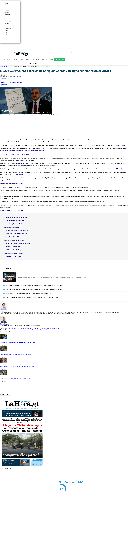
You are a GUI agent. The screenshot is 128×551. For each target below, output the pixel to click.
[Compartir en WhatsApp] (0, 84)
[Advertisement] (44, 127)
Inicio (1, 66)
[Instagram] (117, 46)
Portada (6, 3)
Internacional (8, 14)
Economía (7, 12)
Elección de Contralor (57, 64)
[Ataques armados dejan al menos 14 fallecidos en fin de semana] (3, 350)
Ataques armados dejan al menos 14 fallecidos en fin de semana (15, 354)
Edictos (6, 32)
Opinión (7, 10)
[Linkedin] (120, 46)
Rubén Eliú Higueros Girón (20, 163)
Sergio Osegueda (17, 76)
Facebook (7, 526)
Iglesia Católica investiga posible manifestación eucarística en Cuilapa (17, 366)
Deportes (7, 23)
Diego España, (9, 76)
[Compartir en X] (3, 84)
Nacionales (7, 8)
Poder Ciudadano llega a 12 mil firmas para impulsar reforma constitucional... (18, 342)
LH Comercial (8, 21)
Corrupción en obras (69, 64)
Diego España (3, 311)
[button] (126, 59)
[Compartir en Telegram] (6, 84)
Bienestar (7, 16)
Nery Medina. (20, 174)
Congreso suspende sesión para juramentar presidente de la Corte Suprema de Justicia (29, 329)
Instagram (7, 528)
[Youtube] (125, 46)
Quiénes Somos (8, 28)
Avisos (6, 30)
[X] (2, 532)
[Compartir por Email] (5, 84)
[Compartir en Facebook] (2, 84)
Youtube (7, 534)
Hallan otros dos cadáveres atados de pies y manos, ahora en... (15, 378)
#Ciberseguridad (89, 64)
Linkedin (7, 530)
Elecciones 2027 (79, 64)
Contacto (7, 37)
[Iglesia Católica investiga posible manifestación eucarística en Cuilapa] (3, 362)
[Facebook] (115, 46)
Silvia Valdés (24, 172)
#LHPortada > (5, 395)
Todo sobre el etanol (45, 64)
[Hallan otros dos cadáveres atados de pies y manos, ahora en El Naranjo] (3, 374)
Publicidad (7, 34)
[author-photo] (3, 309)
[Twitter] (122, 46)
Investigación (8, 5)
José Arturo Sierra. (119, 169)
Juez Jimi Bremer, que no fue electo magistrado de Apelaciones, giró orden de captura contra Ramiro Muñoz (34, 328)
